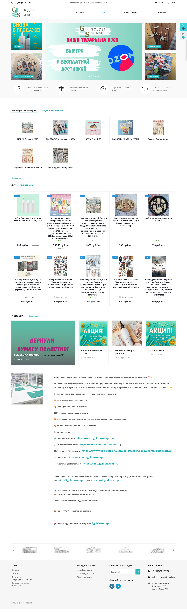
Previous (13, 550)
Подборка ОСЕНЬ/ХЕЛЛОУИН (28, 167)
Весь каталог (17, 178)
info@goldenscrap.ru (73, 480)
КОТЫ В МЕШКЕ (93, 139)
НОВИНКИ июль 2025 (27, 139)
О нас (14, 565)
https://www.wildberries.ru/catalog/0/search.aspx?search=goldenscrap (126, 451)
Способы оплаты (84, 570)
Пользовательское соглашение (20, 584)
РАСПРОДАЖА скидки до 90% (60, 139)
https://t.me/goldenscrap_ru (100, 463)
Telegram (118, 586)
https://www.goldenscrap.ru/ (94, 438)
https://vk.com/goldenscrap (85, 457)
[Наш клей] (26, 36)
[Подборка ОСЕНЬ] (160, 36)
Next (174, 550)
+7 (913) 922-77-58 (160, 571)
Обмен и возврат (85, 577)
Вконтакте (111, 586)
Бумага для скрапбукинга (60, 167)
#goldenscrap (100, 523)
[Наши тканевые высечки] (26, 66)
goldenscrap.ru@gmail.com (164, 577)
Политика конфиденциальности (21, 578)
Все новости (34, 316)
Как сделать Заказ (86, 565)
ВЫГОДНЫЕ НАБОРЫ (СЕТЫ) (125, 139)
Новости (15, 570)
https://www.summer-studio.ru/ (99, 444)
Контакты (15, 573)
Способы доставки (85, 573)
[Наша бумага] (160, 66)
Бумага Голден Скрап (158, 139)
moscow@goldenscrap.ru (107, 480)
